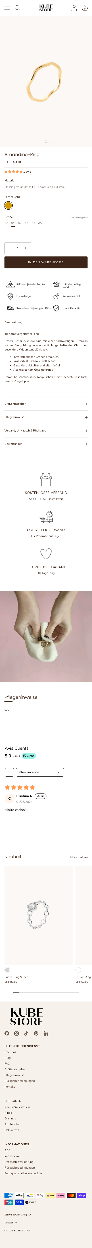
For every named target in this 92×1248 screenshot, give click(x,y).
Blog (7, 1058)
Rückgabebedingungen (19, 1081)
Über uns (10, 1052)
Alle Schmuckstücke (17, 1107)
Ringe (8, 1113)
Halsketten (11, 1130)
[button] (13, 172)
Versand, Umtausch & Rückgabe (25, 431)
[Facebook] (6, 1033)
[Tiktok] (26, 1033)
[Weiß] (78, 970)
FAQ (7, 1064)
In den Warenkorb (46, 262)
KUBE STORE (22, 1230)
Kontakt (9, 1087)
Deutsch (8, 1222)
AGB (7, 1150)
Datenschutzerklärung (18, 1162)
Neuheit (12, 857)
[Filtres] (9, 772)
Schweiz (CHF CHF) (15, 1214)
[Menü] (7, 8)
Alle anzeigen (79, 857)
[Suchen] (17, 8)
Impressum (11, 1156)
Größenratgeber (79, 217)
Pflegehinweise (14, 417)
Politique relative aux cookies (23, 1173)
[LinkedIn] (46, 1033)
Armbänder (11, 1124)
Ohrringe (10, 1119)
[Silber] (7, 970)
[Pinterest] (36, 1033)
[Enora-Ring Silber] (38, 915)
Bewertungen (13, 444)
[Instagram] (16, 1033)
